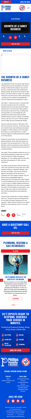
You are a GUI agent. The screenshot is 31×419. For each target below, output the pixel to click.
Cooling (21, 340)
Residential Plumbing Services (23, 379)
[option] (15, 277)
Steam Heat (8, 340)
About (8, 379)
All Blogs (15, 251)
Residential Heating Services (23, 383)
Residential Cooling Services (23, 390)
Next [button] (29, 280)
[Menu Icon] (28, 8)
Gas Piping (8, 335)
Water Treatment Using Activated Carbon (23, 386)
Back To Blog (7, 51)
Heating (21, 335)
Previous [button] (1, 280)
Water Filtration (8, 344)
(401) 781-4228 (25, 2)
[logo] (6, 7)
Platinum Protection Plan (8, 380)
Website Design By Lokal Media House (15, 416)
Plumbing (22, 344)
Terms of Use (20, 414)
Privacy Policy (10, 414)
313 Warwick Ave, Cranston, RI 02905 (15, 412)
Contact (6, 2)
